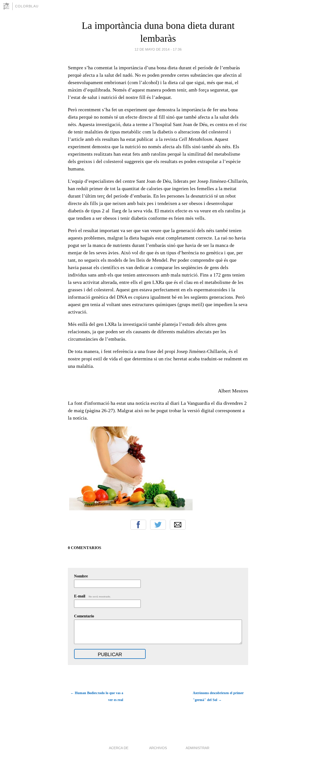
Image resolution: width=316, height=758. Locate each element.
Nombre (81, 576)
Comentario (84, 616)
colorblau (27, 6)
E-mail (92, 596)
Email (178, 525)
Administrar (197, 748)
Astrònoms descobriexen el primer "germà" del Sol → (218, 696)
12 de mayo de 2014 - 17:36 (158, 49)
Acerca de (118, 748)
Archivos (158, 748)
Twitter (158, 525)
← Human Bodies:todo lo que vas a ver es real (96, 696)
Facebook (138, 525)
